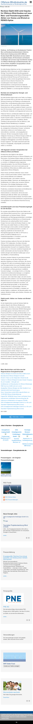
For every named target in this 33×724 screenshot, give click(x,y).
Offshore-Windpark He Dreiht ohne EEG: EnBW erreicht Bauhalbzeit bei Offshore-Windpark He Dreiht (15, 375)
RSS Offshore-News (10, 497)
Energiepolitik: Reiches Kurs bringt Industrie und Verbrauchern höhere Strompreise (15, 557)
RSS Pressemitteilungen (11, 499)
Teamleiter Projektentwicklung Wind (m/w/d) (15, 526)
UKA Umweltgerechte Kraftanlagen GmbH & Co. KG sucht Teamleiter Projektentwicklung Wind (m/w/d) (16, 403)
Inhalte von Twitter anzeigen (11, 666)
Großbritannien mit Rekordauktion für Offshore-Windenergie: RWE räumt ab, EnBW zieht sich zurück (16, 385)
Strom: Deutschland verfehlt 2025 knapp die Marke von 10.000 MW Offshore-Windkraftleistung (15, 393)
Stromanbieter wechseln (11, 692)
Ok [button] (16, 722)
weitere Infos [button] (5, 718)
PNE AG (6, 607)
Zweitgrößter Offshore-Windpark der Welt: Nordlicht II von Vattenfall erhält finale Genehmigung (16, 389)
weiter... (5, 535)
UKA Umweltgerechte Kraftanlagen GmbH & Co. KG (16, 517)
